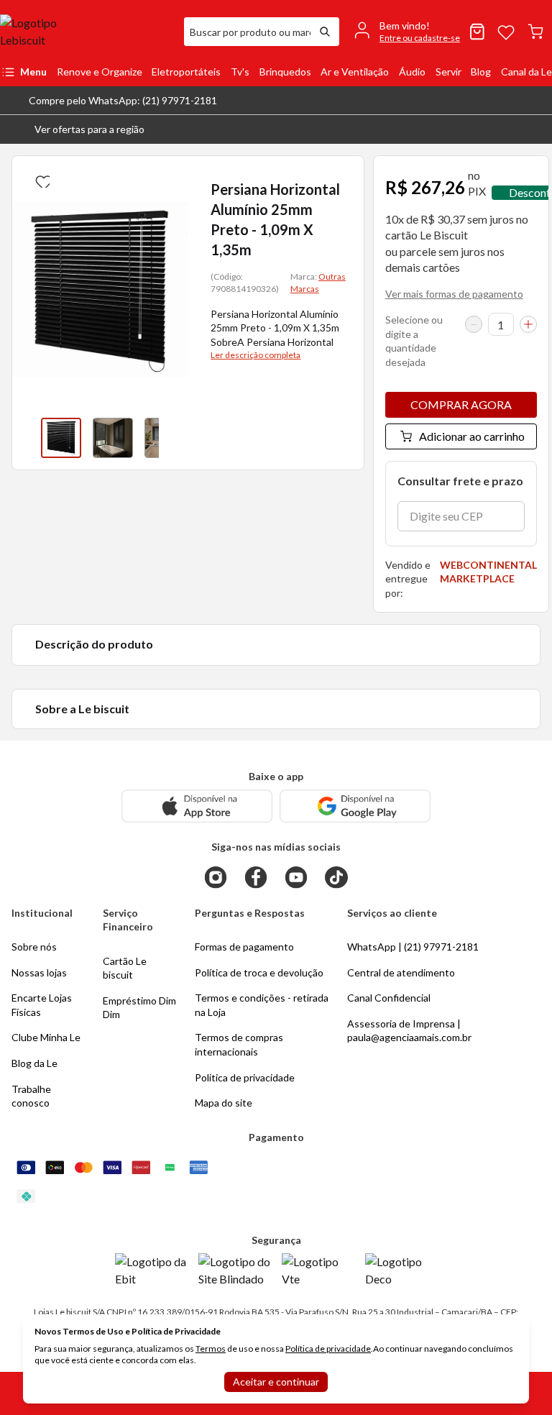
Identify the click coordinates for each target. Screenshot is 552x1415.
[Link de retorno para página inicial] (86, 31)
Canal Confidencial (389, 998)
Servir (448, 71)
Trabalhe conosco (31, 1096)
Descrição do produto (94, 644)
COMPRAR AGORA (461, 404)
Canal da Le (526, 71)
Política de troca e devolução (259, 972)
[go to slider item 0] (61, 438)
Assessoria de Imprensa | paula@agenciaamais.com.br (409, 1030)
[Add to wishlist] (40, 179)
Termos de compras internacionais (239, 1044)
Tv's (240, 71)
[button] (78, 129)
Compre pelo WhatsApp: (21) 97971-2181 (123, 100)
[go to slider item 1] (113, 438)
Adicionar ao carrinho (472, 436)
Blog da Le (35, 1063)
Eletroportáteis (186, 71)
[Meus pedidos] (477, 31)
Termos (211, 1348)
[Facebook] (256, 877)
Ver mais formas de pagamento (454, 294)
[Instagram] (215, 877)
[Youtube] (296, 877)
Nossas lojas (39, 972)
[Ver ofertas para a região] (534, 129)
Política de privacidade (328, 1348)
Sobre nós (34, 946)
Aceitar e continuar (276, 1381)
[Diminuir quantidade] (473, 324)
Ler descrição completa (255, 354)
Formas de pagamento (244, 946)
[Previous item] (26, 438)
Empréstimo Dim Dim (139, 1007)
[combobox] (247, 31)
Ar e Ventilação (355, 71)
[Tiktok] (336, 877)
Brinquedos (285, 71)
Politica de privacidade (245, 1077)
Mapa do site (223, 1102)
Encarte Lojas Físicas (42, 1005)
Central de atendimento (401, 972)
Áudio (412, 71)
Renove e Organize (99, 71)
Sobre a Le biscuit (82, 708)
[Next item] (173, 438)
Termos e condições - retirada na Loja (261, 1005)
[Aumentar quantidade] (528, 324)
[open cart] (535, 31)
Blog (481, 71)
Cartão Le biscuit (125, 968)
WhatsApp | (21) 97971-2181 (413, 946)
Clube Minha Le (46, 1037)
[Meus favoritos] (506, 31)
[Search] (324, 31)
